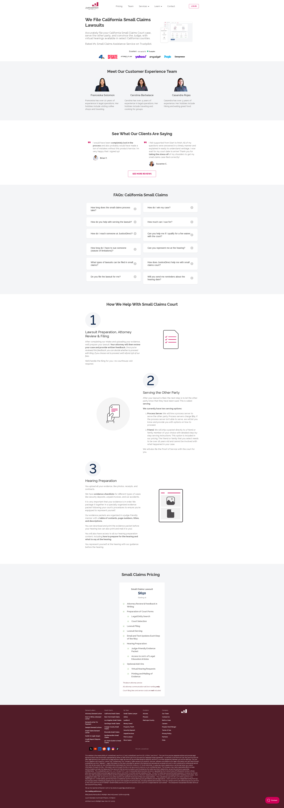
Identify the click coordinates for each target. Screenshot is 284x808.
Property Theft (129, 727)
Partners (165, 737)
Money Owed (128, 723)
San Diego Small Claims (112, 723)
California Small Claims (112, 713)
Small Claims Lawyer (130, 713)
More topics (128, 740)
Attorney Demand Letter (93, 713)
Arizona (145, 713)
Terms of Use (166, 730)
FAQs (163, 740)
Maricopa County (148, 720)
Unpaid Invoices (129, 733)
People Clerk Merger (169, 727)
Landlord (127, 720)
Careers (164, 723)
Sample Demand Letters (93, 727)
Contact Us (166, 717)
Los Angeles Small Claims (112, 720)
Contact (171, 6)
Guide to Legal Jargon (92, 736)
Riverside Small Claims (111, 732)
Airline (126, 717)
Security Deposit (129, 730)
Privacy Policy (166, 733)
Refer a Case (166, 720)
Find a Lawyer (128, 737)
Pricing (119, 6)
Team (130, 6)
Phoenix (145, 717)
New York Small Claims (112, 717)
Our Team (165, 713)
